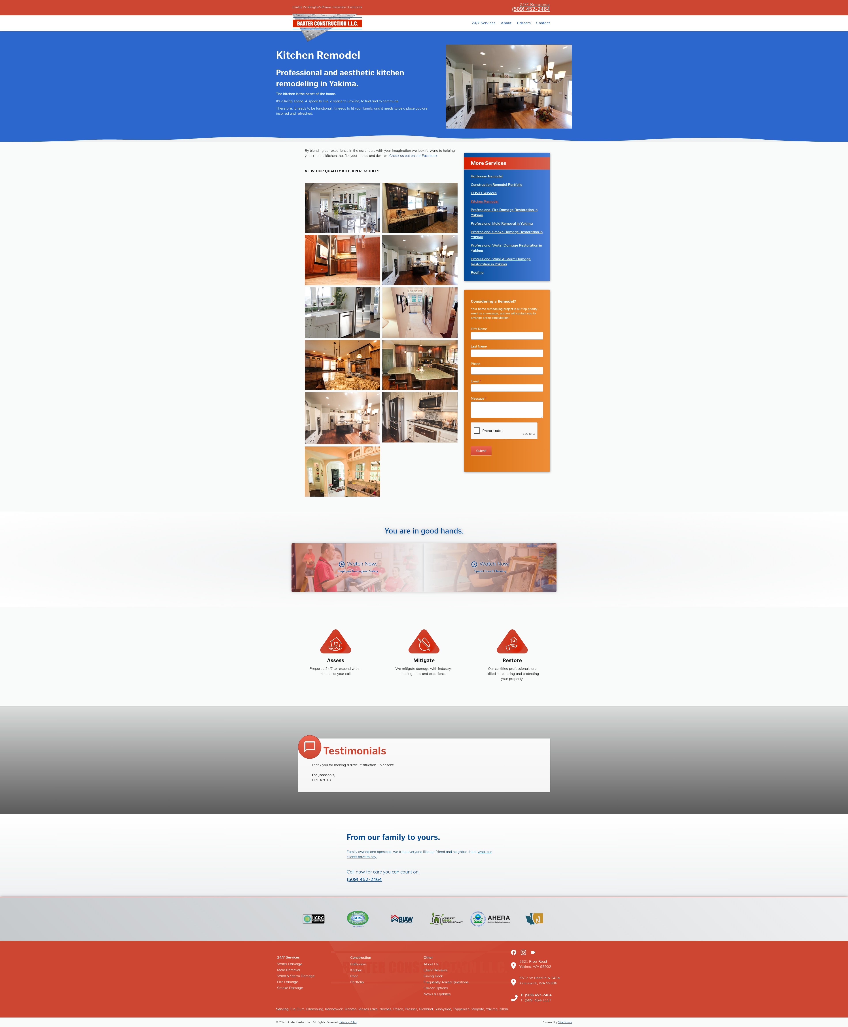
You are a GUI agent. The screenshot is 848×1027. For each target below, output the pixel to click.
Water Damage (289, 964)
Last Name (479, 346)
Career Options (436, 988)
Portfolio (357, 982)
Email (476, 381)
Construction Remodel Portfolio (496, 185)
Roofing (477, 273)
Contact (543, 23)
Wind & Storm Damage (296, 976)
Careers (524, 23)
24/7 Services (483, 23)
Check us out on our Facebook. (413, 156)
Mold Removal (288, 970)
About (506, 23)
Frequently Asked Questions (446, 982)
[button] (358, 567)
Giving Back (433, 976)
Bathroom (358, 964)
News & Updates (437, 994)
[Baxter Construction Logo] (351, 23)
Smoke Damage (290, 988)
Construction (360, 958)
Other (428, 958)
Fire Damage (287, 982)
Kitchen (356, 970)
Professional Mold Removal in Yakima (502, 224)
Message (478, 398)
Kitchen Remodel (484, 201)
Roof (354, 976)
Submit (481, 451)
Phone (475, 364)
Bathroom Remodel (487, 176)
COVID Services (484, 193)
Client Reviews (436, 970)
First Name (479, 329)
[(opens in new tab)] (314, 919)
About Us (431, 964)
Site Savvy (565, 1022)
